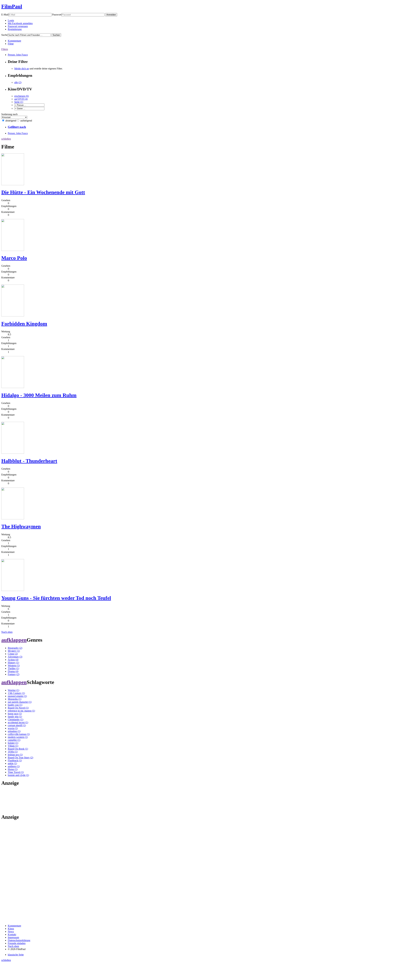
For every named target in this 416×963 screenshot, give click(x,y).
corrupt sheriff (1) (17, 725)
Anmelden (111, 14)
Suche (4, 34)
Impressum (13, 937)
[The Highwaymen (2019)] (12, 518)
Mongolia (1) (14, 699)
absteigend (10, 120)
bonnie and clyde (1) (18, 775)
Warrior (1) (13, 690)
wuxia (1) (13, 728)
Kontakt (12, 934)
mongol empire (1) (17, 696)
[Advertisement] (11, 799)
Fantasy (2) (13, 674)
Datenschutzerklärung (19, 940)
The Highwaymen (21, 526)
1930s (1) (13, 751)
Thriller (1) (13, 668)
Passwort (56, 14)
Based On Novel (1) (18, 707)
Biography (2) (15, 648)
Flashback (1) (15, 760)
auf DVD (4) (21, 99)
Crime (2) (13, 653)
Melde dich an (21, 68)
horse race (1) (15, 713)
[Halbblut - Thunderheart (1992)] (12, 452)
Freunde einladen (17, 943)
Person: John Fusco (18, 54)
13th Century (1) (16, 693)
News (11, 931)
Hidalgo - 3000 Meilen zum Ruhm (39, 395)
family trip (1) (15, 716)
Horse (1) (13, 769)
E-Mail (4, 14)
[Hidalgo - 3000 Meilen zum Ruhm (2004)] (12, 387)
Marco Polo (14, 258)
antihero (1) (14, 766)
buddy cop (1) (15, 704)
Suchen (56, 35)
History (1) (13, 662)
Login (11, 20)
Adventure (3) (15, 656)
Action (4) (13, 659)
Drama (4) (13, 671)
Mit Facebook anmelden (20, 23)
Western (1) (14, 665)
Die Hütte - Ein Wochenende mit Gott (43, 192)
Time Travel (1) (16, 772)
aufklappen (14, 640)
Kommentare (14, 40)
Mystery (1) (14, 650)
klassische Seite (16, 954)
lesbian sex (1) (15, 754)
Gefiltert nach (17, 127)
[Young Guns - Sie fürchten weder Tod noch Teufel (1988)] (12, 590)
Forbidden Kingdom (24, 324)
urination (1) (14, 731)
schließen (6, 138)
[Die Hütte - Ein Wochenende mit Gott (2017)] (12, 184)
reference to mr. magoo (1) (21, 710)
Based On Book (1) (18, 748)
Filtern (4, 49)
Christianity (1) (15, 719)
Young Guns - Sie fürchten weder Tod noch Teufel (56, 598)
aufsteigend (26, 120)
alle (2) (17, 82)
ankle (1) (12, 763)
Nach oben (7, 632)
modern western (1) (18, 737)
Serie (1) (18, 101)
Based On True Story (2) (20, 757)
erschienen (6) (21, 96)
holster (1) (13, 743)
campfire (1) (14, 740)
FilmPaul (11, 6)
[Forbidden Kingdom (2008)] (12, 315)
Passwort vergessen (18, 26)
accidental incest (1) (18, 722)
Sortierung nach (9, 114)
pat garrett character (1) (20, 702)
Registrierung (15, 29)
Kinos (11, 928)
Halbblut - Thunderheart (29, 461)
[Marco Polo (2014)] (12, 250)
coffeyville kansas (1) (19, 734)
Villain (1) (13, 745)
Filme (11, 43)
